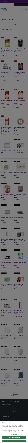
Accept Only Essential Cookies (14, 437)
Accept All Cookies (14, 440)
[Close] (25, 423)
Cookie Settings (14, 434)
